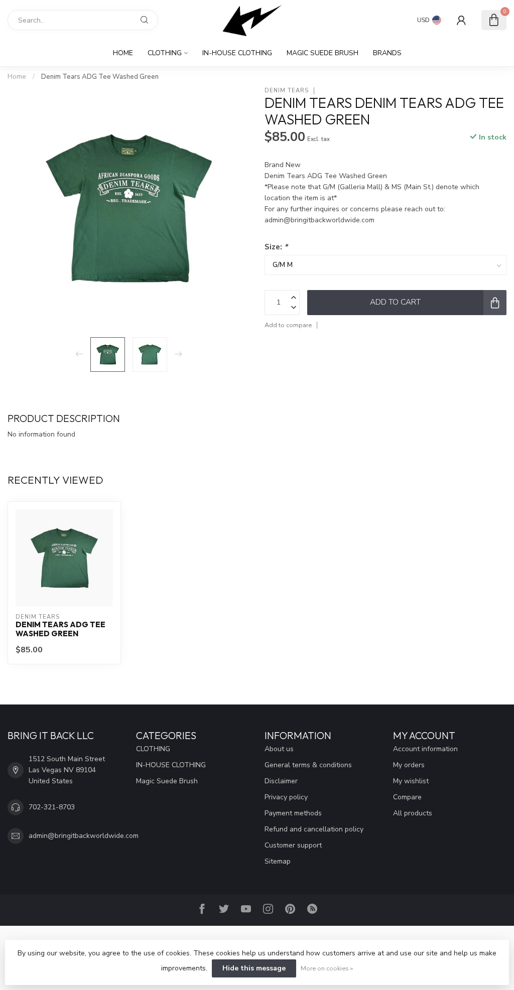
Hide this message (254, 968)
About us (279, 749)
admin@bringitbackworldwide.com (84, 835)
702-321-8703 (52, 807)
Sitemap (278, 861)
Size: (276, 246)
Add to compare (288, 325)
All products (412, 813)
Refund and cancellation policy (314, 829)
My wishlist (411, 781)
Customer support (293, 845)
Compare (407, 797)
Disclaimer (281, 781)
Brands (387, 53)
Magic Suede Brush (322, 53)
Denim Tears (287, 90)
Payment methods (293, 813)
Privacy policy (286, 797)
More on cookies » (327, 968)
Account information (425, 749)
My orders (409, 765)
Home (123, 53)
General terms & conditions (308, 765)
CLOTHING (165, 53)
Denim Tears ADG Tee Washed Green (100, 76)
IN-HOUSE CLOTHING (237, 53)
